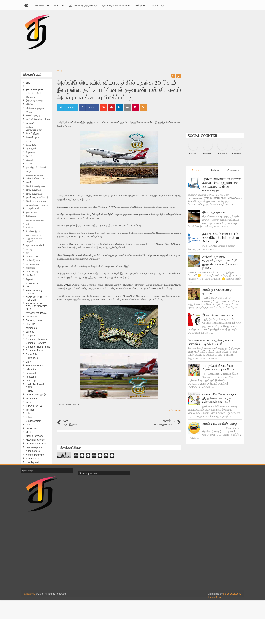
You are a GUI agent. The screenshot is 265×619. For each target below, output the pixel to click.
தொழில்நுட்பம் (32, 208)
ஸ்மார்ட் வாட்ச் (32, 282)
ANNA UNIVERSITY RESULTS (36, 298)
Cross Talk (31, 354)
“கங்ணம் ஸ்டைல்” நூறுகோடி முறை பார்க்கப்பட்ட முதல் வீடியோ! (210, 342)
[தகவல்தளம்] (26, 5)
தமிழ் (138, 5)
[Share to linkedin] (119, 107)
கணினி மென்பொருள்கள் (38, 119)
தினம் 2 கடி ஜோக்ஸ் (35, 186)
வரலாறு (29, 249)
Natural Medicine (35, 454)
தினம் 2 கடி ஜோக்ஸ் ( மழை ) (220, 423)
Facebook (31, 373)
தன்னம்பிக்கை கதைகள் (37, 178)
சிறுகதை (30, 152)
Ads (28, 286)
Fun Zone (31, 376)
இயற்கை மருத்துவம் (81, 5)
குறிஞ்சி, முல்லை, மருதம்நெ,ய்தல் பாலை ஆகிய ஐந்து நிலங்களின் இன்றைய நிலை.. (220, 262)
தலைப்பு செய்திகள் (35, 174)
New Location (33, 458)
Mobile (29, 432)
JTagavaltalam (33, 420)
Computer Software (36, 342)
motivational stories (36, 443)
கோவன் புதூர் (32, 137)
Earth (28, 361)
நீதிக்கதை (31, 216)
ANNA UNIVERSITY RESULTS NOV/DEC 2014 (37, 306)
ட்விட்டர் (29, 159)
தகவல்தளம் (29, 593)
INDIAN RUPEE (34, 405)
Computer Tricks (34, 350)
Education (31, 369)
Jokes (29, 417)
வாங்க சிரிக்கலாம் (34, 260)
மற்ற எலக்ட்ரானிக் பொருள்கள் (34, 240)
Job (28, 413)
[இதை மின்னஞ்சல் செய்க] (135, 107)
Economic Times (34, 365)
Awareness (32, 316)
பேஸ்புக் (29, 227)
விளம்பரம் (30, 275)
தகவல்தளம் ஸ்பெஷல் (114, 5)
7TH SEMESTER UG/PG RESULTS (35, 91)
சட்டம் (57, 5)
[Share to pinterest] (111, 107)
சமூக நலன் (31, 148)
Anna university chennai (34, 292)
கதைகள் (40, 5)
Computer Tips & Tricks (38, 346)
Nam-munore (33, 451)
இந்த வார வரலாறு (34, 100)
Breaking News (34, 320)
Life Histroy (32, 428)
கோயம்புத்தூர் (32, 133)
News (178, 410)
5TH (28, 86)
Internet (30, 409)
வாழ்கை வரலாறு (33, 264)
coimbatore (32, 327)
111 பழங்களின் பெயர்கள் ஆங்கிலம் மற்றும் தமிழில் (218, 367)
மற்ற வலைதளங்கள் (35, 245)
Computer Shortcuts (36, 339)
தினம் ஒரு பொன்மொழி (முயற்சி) (217, 291)
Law (28, 424)
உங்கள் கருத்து (33, 115)
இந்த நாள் (31, 96)
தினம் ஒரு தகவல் (34, 193)
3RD (28, 82)
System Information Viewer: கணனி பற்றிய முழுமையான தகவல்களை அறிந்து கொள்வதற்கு (221, 184)
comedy (30, 331)
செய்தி (170, 410)
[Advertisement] (119, 40)
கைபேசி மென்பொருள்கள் (34, 128)
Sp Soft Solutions (232, 593)
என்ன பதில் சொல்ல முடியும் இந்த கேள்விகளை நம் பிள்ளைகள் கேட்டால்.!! (219, 398)
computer (31, 335)
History (29, 390)
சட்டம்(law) (31, 144)
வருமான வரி (32, 256)
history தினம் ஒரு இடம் (37, 394)
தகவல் (29, 163)
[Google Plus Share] (103, 107)
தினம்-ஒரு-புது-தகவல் (36, 201)
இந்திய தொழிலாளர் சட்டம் (219, 315)
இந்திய (29, 104)
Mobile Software (34, 435)
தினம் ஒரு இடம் (33, 189)
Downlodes (32, 357)
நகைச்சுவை (31, 212)
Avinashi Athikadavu (36, 312)
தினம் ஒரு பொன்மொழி (37, 197)
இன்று (29, 111)
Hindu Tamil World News (35, 385)
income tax (31, 398)
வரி (27, 252)
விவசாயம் (30, 267)
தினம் (28, 182)
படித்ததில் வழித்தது (35, 219)
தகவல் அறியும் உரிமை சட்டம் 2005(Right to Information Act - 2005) (220, 237)
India (28, 402)
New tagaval (32, 462)
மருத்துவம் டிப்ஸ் (33, 234)
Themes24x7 (214, 596)
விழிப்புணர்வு (32, 271)
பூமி (27, 223)
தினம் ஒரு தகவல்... (214, 212)
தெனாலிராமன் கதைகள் (37, 204)
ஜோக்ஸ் (29, 279)
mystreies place (34, 447)
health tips (31, 380)
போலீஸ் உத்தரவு (33, 231)
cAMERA (30, 324)
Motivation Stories (35, 439)
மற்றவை (155, 5)
